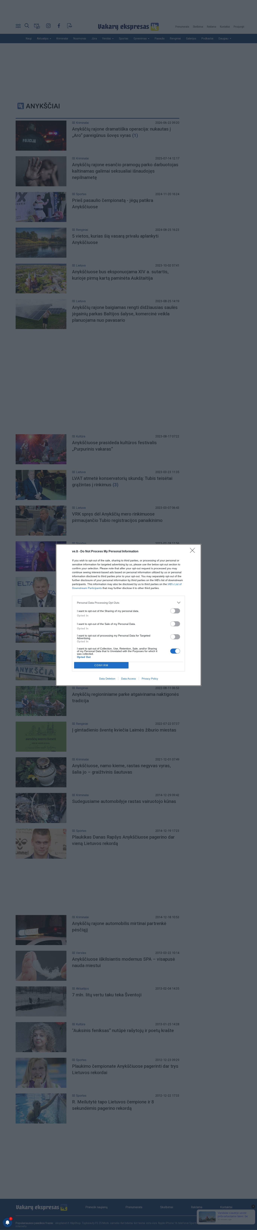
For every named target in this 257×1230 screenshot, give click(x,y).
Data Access (128, 678)
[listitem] (128, 603)
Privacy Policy (150, 678)
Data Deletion (107, 678)
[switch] (175, 610)
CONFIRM (101, 665)
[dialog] (128, 615)
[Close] (193, 551)
